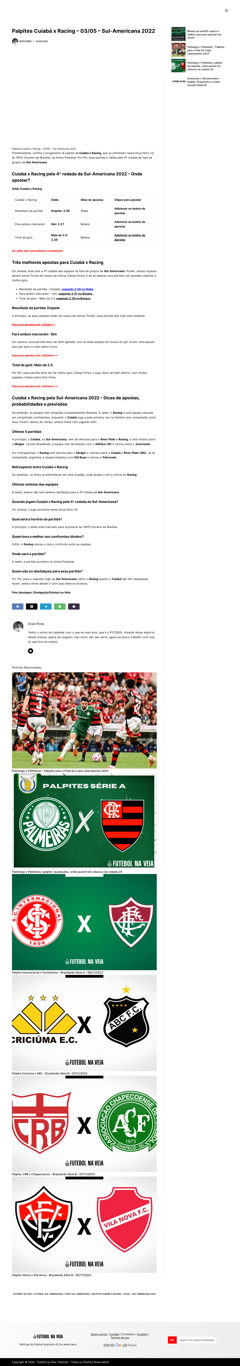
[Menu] (226, 10)
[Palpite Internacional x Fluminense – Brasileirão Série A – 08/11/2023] (84, 922)
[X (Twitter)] (31, 606)
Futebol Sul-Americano (48, 1294)
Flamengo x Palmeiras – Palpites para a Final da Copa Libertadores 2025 (60, 771)
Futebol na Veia (22, 1294)
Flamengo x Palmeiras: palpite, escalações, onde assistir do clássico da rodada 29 (67, 871)
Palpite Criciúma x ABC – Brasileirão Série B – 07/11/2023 (49, 1073)
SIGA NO (109, 1345)
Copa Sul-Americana (77, 1294)
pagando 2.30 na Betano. (73, 298)
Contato (114, 1334)
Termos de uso (120, 1337)
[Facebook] (17, 606)
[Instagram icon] (30, 651)
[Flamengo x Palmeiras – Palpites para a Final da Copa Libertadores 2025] (84, 720)
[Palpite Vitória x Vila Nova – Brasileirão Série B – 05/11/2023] (84, 1225)
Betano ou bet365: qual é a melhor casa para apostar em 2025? (204, 34)
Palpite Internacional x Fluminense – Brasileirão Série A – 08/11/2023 (57, 972)
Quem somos (99, 1334)
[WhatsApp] (60, 606)
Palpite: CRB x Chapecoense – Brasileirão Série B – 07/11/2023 (53, 1174)
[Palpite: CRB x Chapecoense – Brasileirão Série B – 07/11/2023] (84, 1124)
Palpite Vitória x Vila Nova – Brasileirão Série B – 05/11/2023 (51, 1275)
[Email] (74, 606)
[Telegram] (45, 606)
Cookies (142, 1334)
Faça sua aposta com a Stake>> (33, 324)
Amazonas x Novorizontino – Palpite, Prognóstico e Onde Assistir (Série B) (203, 82)
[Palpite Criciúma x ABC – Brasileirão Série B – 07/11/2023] (84, 1023)
